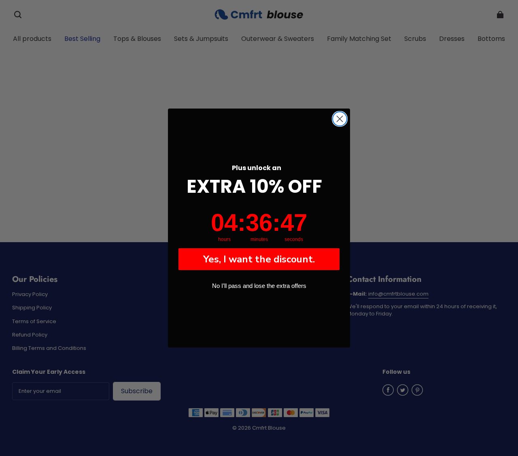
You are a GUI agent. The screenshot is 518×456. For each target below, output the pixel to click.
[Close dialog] (340, 119)
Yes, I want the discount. (259, 259)
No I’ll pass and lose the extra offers (259, 285)
